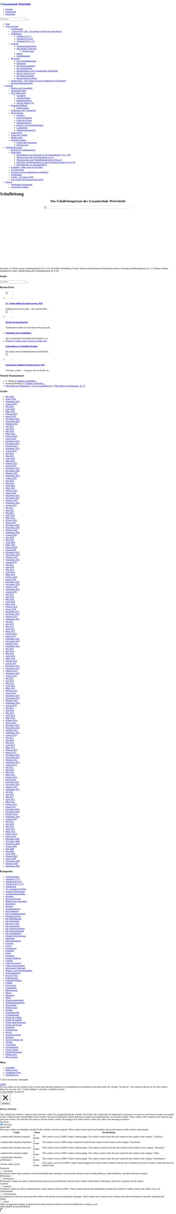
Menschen (10, 995)
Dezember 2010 (12, 809)
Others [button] (3, 1199)
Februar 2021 (11, 520)
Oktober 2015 (12, 671)
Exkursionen (11, 948)
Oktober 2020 (12, 530)
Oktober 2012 (12, 760)
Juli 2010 (9, 821)
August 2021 (11, 505)
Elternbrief (10, 938)
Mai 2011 (10, 797)
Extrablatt (10, 951)
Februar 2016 (11, 661)
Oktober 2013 (12, 730)
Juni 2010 (10, 824)
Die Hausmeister (13, 926)
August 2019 (11, 562)
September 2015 (13, 673)
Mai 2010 (10, 826)
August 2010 (11, 819)
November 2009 (13, 841)
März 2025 (10, 411)
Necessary (7, 1124)
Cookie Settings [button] (7, 1092)
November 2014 (13, 698)
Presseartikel (11, 1005)
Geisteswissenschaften (15, 965)
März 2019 (10, 574)
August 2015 (11, 676)
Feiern (8, 953)
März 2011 (10, 802)
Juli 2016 (9, 648)
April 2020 (10, 542)
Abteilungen (11, 886)
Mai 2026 (10, 396)
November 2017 (13, 614)
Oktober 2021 (12, 500)
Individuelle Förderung (15, 968)
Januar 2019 (11, 579)
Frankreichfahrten (13, 958)
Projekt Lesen (11, 1007)
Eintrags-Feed (12, 1070)
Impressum (10, 14)
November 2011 (13, 784)
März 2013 (10, 747)
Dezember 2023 (12, 441)
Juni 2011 (10, 794)
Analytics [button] (4, 1183)
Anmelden (10, 1067)
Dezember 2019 (12, 552)
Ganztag (9, 961)
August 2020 (11, 535)
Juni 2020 (10, 537)
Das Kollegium (12, 911)
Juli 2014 (9, 708)
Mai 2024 (10, 431)
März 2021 (10, 518)
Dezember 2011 (12, 782)
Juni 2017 (10, 624)
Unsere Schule (12, 1049)
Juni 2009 (10, 849)
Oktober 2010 (12, 814)
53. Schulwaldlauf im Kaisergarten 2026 (24, 303)
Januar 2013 (11, 752)
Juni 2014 (10, 710)
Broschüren (11, 904)
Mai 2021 (10, 513)
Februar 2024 (11, 436)
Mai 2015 (10, 683)
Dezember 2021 (12, 495)
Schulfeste (10, 1027)
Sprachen (10, 1037)
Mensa (8, 993)
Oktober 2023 (12, 446)
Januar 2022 (11, 493)
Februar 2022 (11, 490)
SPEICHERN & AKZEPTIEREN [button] (15, 1206)
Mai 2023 (10, 456)
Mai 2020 (10, 540)
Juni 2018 (10, 597)
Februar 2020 (11, 547)
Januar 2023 (11, 466)
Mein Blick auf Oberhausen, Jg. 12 (70, 386)
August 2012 (11, 765)
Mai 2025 (10, 406)
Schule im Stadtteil (14, 1020)
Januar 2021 (11, 522)
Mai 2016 (10, 653)
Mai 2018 (10, 599)
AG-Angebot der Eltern (16, 889)
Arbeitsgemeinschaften (15, 894)
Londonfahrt (11, 988)
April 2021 (10, 515)
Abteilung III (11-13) (15, 884)
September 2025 (13, 401)
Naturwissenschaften (15, 1000)
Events (8, 946)
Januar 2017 (11, 636)
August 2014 (11, 705)
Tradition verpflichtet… (27, 381)
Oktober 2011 (11, 787)
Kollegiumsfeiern (13, 973)
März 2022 (10, 488)
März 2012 (10, 775)
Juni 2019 (10, 567)
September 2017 (13, 619)
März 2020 (10, 545)
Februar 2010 (11, 834)
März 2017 (10, 631)
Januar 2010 (11, 836)
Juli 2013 (9, 737)
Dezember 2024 (12, 419)
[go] (27, 19)
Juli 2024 (9, 426)
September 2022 (13, 476)
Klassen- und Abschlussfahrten (19, 970)
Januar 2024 (11, 438)
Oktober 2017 (12, 616)
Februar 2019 (11, 577)
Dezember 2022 (12, 468)
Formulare (10, 956)
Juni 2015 (10, 681)
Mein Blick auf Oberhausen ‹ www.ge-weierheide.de (29, 386)
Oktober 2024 (12, 424)
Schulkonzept (11, 1030)
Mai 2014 (10, 713)
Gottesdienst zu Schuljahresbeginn (22, 346)
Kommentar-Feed (13, 1072)
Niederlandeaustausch (15, 1003)
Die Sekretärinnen (13, 933)
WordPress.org (12, 1075)
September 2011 (13, 789)
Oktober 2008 (12, 863)
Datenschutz (11, 12)
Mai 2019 (10, 569)
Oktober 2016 (12, 644)
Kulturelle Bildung (14, 980)
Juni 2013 (10, 740)
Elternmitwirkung (13, 941)
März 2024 (10, 434)
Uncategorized (12, 1047)
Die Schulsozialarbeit (15, 931)
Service (9, 1032)
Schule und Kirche (14, 1025)
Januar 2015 (11, 693)
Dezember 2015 (12, 666)
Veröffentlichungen (14, 1052)
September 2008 (13, 866)
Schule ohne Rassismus (16, 1022)
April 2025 (10, 409)
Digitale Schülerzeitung (16, 936)
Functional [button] (4, 1168)
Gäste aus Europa (13, 963)
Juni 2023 (10, 453)
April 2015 (10, 686)
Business (9, 906)
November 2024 (13, 421)
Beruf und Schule (13, 899)
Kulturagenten (12, 978)
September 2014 (13, 703)
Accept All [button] (19, 1092)
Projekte (9, 1010)
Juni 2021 (10, 510)
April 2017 (10, 629)
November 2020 (13, 527)
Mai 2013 (10, 742)
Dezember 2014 (12, 695)
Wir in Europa (12, 1057)
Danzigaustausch (13, 909)
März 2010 (10, 831)
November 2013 (13, 728)
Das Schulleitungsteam (15, 914)
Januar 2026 (11, 399)
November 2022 (13, 471)
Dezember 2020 (12, 525)
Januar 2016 (11, 663)
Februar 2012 (11, 777)
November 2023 (13, 443)
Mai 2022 (10, 483)
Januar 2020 (11, 550)
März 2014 (10, 718)
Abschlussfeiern (12, 876)
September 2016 (13, 646)
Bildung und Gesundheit (16, 901)
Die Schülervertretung (15, 928)
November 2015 (13, 668)
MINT (8, 998)
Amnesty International (15, 891)
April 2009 (10, 854)
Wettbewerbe (11, 1054)
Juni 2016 (10, 651)
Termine (9, 1042)
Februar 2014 (11, 720)
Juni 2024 (10, 429)
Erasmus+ (10, 943)
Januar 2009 (11, 859)
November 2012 (13, 757)
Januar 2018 (11, 609)
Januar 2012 (11, 779)
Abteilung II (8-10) (14, 881)
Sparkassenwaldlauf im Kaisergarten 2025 (25, 365)
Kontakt (9, 9)
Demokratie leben (13, 916)
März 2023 (10, 461)
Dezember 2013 (12, 725)
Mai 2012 (10, 772)
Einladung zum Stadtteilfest (18, 333)
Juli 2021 (9, 508)
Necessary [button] (4, 1122)
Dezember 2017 (12, 611)
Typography (11, 1045)
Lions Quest (11, 985)
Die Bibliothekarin (14, 919)
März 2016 (10, 658)
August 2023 (11, 451)
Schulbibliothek (12, 1015)
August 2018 (11, 592)
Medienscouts (11, 990)
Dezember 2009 (12, 839)
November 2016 (13, 641)
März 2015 (10, 688)
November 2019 (13, 555)
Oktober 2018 (12, 587)
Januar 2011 (11, 807)
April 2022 (10, 485)
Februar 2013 (11, 750)
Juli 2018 (9, 594)
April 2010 (10, 829)
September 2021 (13, 503)
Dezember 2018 (12, 582)
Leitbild (9, 983)
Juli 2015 (9, 678)
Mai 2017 (10, 626)
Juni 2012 (10, 770)
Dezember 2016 (12, 639)
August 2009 (11, 846)
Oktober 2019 (12, 557)
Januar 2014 (11, 723)
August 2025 (11, 404)
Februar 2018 (11, 606)
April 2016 (10, 656)
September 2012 (13, 762)
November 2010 (13, 812)
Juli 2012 (9, 767)
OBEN (3, 1084)
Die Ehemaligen (13, 921)
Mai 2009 (10, 851)
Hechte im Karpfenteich (17, 322)
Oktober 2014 (12, 700)
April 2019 (10, 572)
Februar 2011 (11, 804)
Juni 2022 (10, 480)
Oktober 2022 (12, 473)
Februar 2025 (11, 414)
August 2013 (11, 735)
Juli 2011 (9, 792)
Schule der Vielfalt (14, 1017)
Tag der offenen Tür (14, 1040)
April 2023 (10, 458)
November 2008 (13, 861)
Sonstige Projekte (13, 1035)
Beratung (9, 896)
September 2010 (13, 817)
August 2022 (11, 478)
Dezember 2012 (12, 755)
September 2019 (13, 560)
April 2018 (10, 602)
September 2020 (13, 532)
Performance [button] (5, 1176)
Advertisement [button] (6, 1191)
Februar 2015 (11, 690)
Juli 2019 (9, 564)
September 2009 (13, 844)
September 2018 (13, 589)
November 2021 (13, 498)
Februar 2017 (11, 634)
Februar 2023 (11, 463)
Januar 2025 (11, 416)
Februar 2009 (11, 856)
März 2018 (10, 604)
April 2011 (10, 799)
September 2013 (13, 733)
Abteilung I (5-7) (13, 879)
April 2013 (10, 745)
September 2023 (13, 448)
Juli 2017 (9, 621)
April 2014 (10, 715)
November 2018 (13, 584)
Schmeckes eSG (13, 1012)
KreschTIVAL (12, 975)
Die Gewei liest (12, 923)
